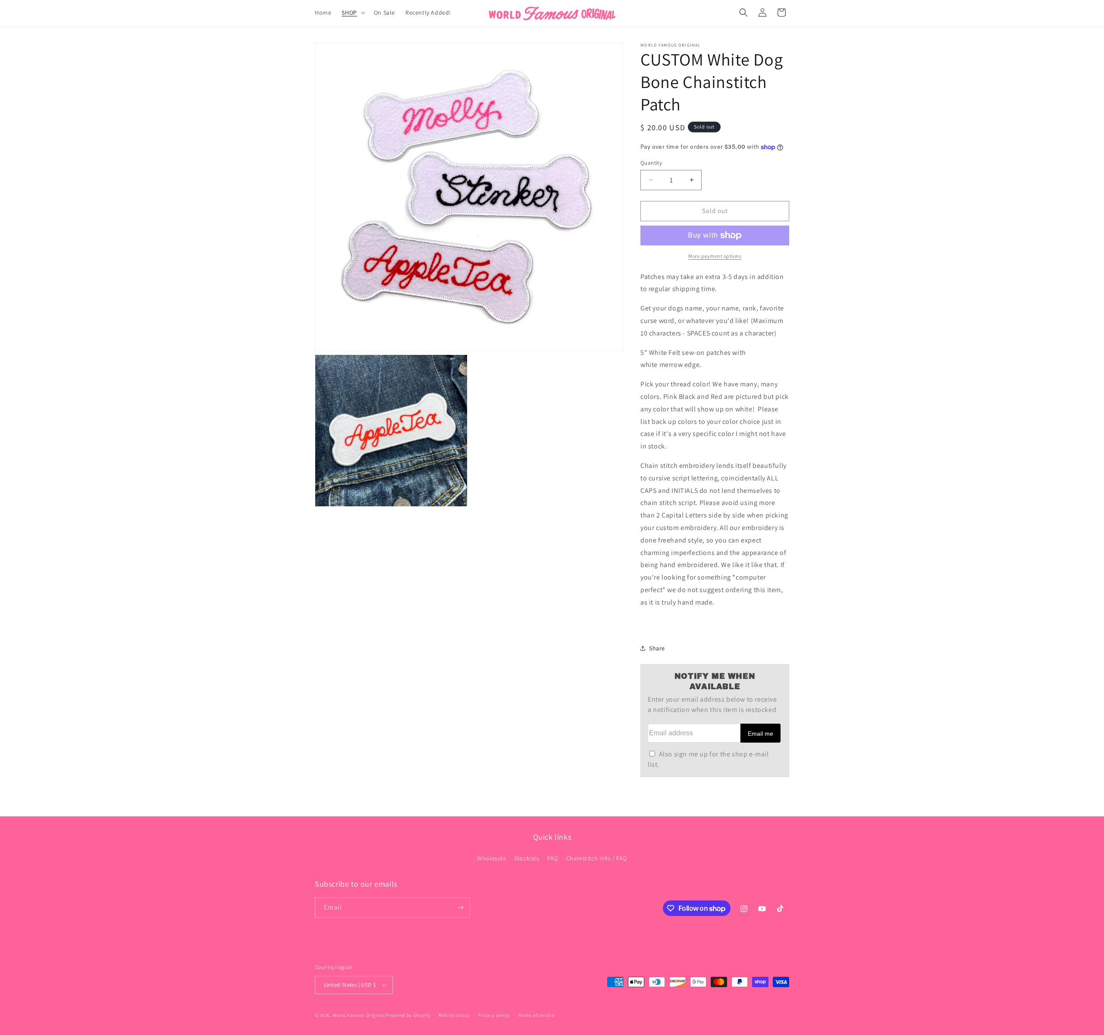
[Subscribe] (460, 907)
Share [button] (657, 648)
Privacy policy (494, 1015)
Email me (760, 733)
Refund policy (454, 1015)
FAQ (552, 858)
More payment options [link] (714, 256)
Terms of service (536, 1015)
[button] (352, 12)
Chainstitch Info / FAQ (596, 858)
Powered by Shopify (408, 1015)
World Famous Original (358, 1015)
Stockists (526, 858)
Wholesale (491, 858)
